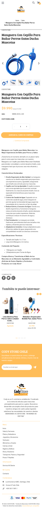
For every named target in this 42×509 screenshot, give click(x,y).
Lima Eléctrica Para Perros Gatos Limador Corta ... (10, 319)
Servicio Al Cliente (9, 465)
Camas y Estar (7, 446)
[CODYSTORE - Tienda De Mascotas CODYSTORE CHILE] (21, 10)
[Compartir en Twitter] (9, 278)
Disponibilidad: (6, 119)
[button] (33, 3)
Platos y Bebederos (9, 434)
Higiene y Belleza (8, 449)
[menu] (37, 3)
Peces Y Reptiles (8, 457)
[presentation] (3, 64)
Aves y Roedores (8, 452)
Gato (23, 20)
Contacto (6, 473)
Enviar (35, 367)
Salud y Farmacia (8, 431)
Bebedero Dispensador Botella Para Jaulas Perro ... (32, 319)
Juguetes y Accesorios (10, 437)
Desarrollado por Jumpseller (30, 506)
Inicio (17, 20)
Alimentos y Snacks (9, 443)
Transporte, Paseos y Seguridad (13, 455)
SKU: (3, 114)
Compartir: (7, 274)
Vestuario (6, 440)
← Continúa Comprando (21, 141)
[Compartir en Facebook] (4, 278)
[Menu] (3, 3)
